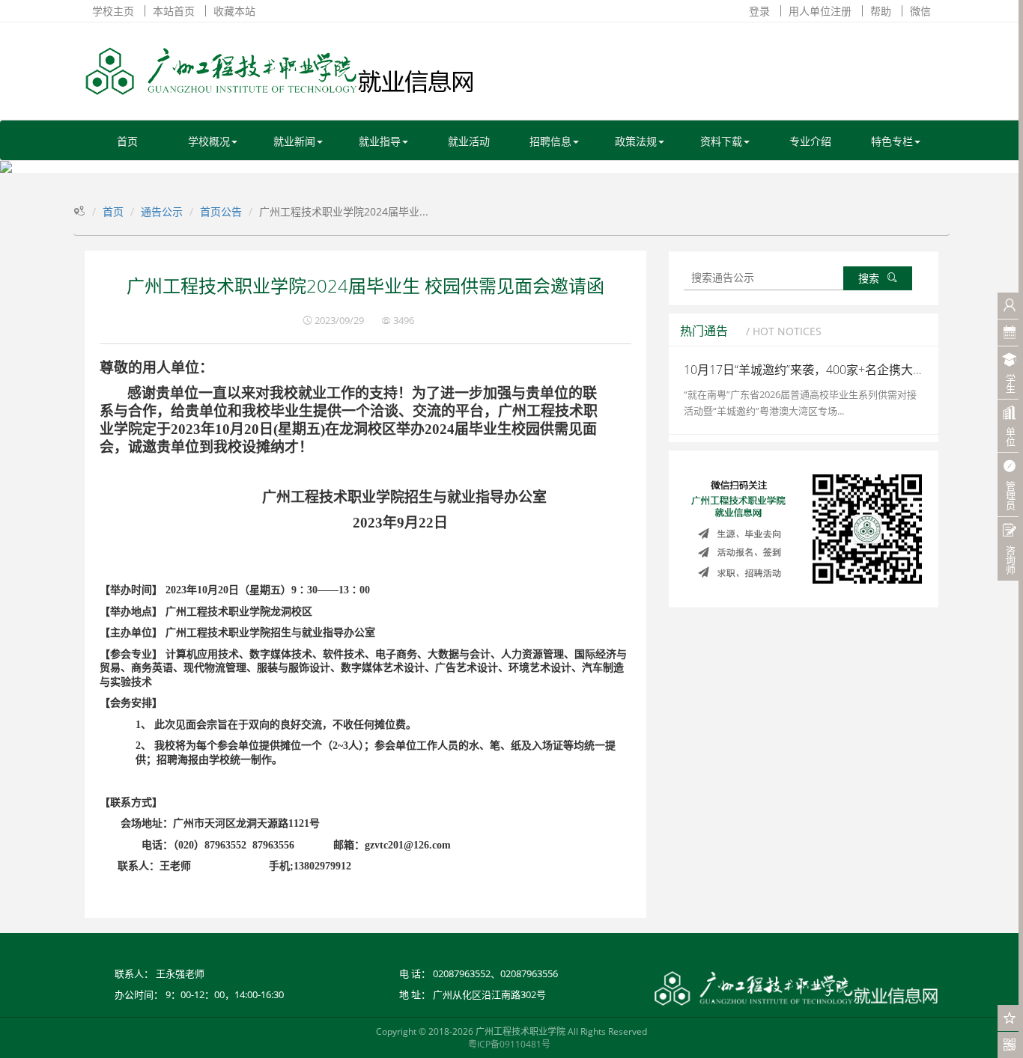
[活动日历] (1010, 332)
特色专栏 (892, 141)
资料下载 (721, 141)
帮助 (880, 10)
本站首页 (174, 10)
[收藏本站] (1010, 1018)
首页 (127, 141)
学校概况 (209, 141)
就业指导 (380, 141)
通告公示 (162, 211)
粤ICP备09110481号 (509, 1044)
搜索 (868, 278)
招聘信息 (550, 141)
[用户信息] (1010, 306)
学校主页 (113, 10)
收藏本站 (234, 10)
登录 (759, 10)
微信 (920, 10)
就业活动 (469, 141)
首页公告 (221, 211)
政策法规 (636, 141)
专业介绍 (810, 141)
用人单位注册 (820, 10)
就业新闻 (294, 141)
